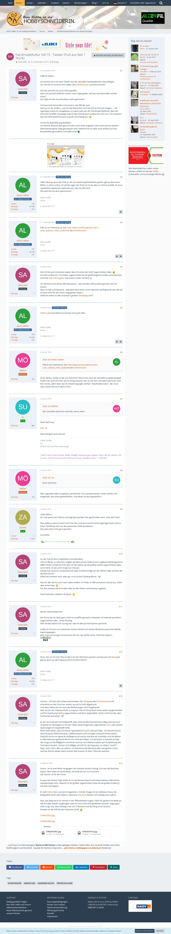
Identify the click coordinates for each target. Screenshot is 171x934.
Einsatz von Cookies (56, 904)
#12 (121, 651)
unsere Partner (13, 913)
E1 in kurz (144, 46)
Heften (43, 313)
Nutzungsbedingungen (57, 901)
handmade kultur (46, 883)
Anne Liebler (145, 109)
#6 (121, 352)
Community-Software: (85, 926)
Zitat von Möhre (50, 406)
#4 (121, 266)
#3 (121, 222)
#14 (121, 763)
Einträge (14, 209)
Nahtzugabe (58, 278)
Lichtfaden (144, 94)
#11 (121, 606)
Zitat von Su (48, 477)
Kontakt (50, 913)
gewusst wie (29, 883)
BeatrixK (143, 85)
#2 (121, 177)
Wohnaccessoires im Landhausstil (148, 77)
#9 (121, 509)
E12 (141, 117)
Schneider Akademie (154, 88)
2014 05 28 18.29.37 (149, 54)
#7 (121, 398)
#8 (121, 470)
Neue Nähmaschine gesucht (19, 910)
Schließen (160, 931)
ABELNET (92, 907)
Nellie (142, 48)
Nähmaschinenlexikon (16, 907)
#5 (121, 307)
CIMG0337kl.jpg (47, 815)
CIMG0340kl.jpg (47, 821)
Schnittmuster (82, 84)
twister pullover (64, 883)
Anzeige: (27, 38)
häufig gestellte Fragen (16, 901)
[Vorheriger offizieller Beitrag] (117, 256)
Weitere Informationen (145, 931)
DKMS (155, 171)
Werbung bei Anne (55, 910)
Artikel (13, 204)
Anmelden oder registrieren (143, 3)
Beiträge (14, 97)
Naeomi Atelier (152, 137)
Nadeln (87, 730)
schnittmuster (14, 883)
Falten (50, 792)
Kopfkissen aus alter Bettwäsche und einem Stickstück (150, 103)
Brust (71, 780)
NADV (101, 907)
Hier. (42, 428)
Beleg (46, 617)
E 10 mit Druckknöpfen (150, 83)
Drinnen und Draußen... (149, 62)
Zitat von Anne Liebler (53, 359)
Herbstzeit (145, 91)
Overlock (82, 794)
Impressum (52, 916)
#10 (121, 553)
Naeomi (143, 132)
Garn (109, 724)
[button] (120, 3)
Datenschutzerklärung (57, 907)
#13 (121, 696)
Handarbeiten (151, 114)
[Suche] (161, 3)
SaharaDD (22, 62)
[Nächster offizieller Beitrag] (121, 212)
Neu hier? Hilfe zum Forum (18, 904)
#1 (121, 70)
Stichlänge (83, 295)
